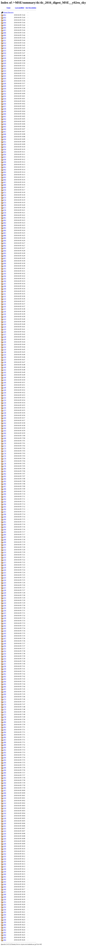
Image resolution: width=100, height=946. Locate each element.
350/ (4, 899)
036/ (4, 103)
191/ (4, 496)
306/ (4, 788)
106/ (4, 281)
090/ (4, 240)
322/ (4, 828)
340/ (4, 874)
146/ (4, 382)
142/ (4, 372)
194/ (4, 504)
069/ (4, 187)
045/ (4, 126)
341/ (4, 876)
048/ (4, 134)
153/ (4, 400)
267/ (4, 689)
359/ (4, 922)
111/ (4, 294)
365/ (4, 937)
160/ (4, 418)
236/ (4, 610)
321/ (4, 826)
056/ (4, 154)
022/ (4, 68)
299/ (4, 770)
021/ (4, 65)
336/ (4, 864)
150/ (4, 392)
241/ (4, 623)
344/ (4, 884)
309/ (4, 795)
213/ (4, 552)
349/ (4, 897)
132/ (4, 347)
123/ (4, 324)
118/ (4, 311)
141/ (4, 370)
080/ (4, 215)
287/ (4, 740)
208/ (4, 539)
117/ (4, 309)
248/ (4, 641)
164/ (4, 428)
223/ (4, 577)
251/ (4, 648)
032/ (4, 93)
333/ (4, 856)
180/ (4, 468)
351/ (4, 902)
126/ (4, 332)
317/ (4, 816)
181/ (4, 471)
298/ (4, 767)
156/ (4, 408)
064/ (4, 174)
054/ (4, 149)
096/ (4, 256)
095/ (4, 253)
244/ (4, 631)
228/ (4, 590)
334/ (4, 859)
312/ (4, 803)
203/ (4, 527)
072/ (4, 195)
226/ (4, 585)
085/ (4, 228)
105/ (4, 278)
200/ (4, 519)
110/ (4, 291)
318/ (4, 818)
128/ (4, 337)
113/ (4, 299)
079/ (4, 212)
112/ (4, 296)
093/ (4, 248)
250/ (4, 646)
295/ (4, 760)
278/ (4, 717)
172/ (4, 448)
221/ (4, 572)
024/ (4, 73)
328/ (4, 843)
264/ (4, 681)
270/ (4, 696)
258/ (4, 666)
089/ (4, 238)
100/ (4, 266)
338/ (4, 869)
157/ (4, 410)
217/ (4, 562)
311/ (4, 800)
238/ (4, 615)
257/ (4, 664)
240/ (4, 620)
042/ (4, 119)
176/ (4, 458)
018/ (4, 58)
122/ (4, 321)
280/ (4, 722)
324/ (4, 833)
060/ (4, 164)
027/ (4, 81)
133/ (4, 349)
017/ (4, 55)
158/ (4, 413)
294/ (4, 757)
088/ (4, 235)
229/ (4, 593)
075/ (4, 202)
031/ (4, 91)
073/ (4, 197)
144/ (4, 377)
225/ (4, 582)
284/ (4, 732)
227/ (4, 587)
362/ (4, 930)
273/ (4, 704)
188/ (4, 489)
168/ (4, 438)
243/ (4, 628)
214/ (4, 555)
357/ (4, 917)
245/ (4, 633)
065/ (4, 177)
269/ (4, 694)
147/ (4, 385)
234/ (4, 605)
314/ (4, 808)
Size (26, 8)
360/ (4, 925)
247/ (4, 638)
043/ (4, 121)
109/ (4, 288)
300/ (4, 772)
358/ (4, 919)
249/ (4, 643)
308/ (4, 793)
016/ (4, 53)
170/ (4, 443)
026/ (4, 78)
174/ (4, 453)
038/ (4, 109)
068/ (4, 185)
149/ (4, 390)
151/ (4, 395)
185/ (4, 481)
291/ (4, 750)
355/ (4, 912)
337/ (4, 866)
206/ (4, 534)
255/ (4, 658)
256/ (4, 661)
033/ (4, 96)
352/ (4, 904)
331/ (4, 851)
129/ (4, 339)
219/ (4, 567)
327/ (4, 841)
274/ (4, 707)
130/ (4, 342)
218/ (4, 565)
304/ (4, 783)
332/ (4, 854)
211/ (4, 547)
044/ (4, 124)
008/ (4, 33)
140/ (4, 367)
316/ (4, 813)
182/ (4, 473)
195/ (4, 506)
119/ (4, 314)
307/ (4, 790)
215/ (4, 557)
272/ (4, 702)
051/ (4, 141)
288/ (4, 742)
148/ (4, 387)
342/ (4, 879)
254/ (4, 656)
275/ (4, 709)
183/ (4, 476)
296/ (4, 762)
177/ (4, 461)
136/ (4, 357)
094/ (4, 250)
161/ (4, 420)
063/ (4, 172)
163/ (4, 425)
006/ (4, 27)
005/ (4, 25)
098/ (4, 261)
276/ (4, 712)
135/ (4, 354)
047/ (4, 131)
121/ (4, 319)
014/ (4, 48)
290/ (4, 747)
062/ (4, 169)
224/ (4, 580)
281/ (4, 724)
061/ (4, 167)
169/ (4, 441)
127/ (4, 334)
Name (8, 8)
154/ (4, 403)
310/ (4, 798)
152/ (4, 397)
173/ (4, 451)
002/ (4, 17)
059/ (4, 162)
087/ (4, 233)
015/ (4, 50)
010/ (4, 38)
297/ (4, 765)
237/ (4, 613)
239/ (4, 618)
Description (32, 8)
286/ (4, 737)
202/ (4, 524)
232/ (4, 600)
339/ (4, 871)
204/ (4, 529)
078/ (4, 210)
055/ (4, 152)
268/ (4, 691)
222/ (4, 575)
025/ (4, 76)
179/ (4, 466)
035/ (4, 101)
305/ (4, 785)
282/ (4, 727)
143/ (4, 375)
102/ (4, 271)
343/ (4, 881)
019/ (4, 60)
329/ (4, 846)
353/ (4, 907)
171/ (4, 446)
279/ (4, 719)
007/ (4, 30)
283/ (4, 729)
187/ (4, 486)
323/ (4, 831)
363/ (4, 932)
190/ (4, 494)
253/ (4, 653)
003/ (4, 20)
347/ (4, 892)
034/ (4, 98)
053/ (4, 147)
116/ (4, 306)
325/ (4, 836)
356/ (4, 914)
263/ (4, 679)
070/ (4, 190)
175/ (4, 456)
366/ (4, 940)
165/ (4, 430)
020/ (4, 63)
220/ (4, 570)
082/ (4, 220)
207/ (4, 537)
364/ (4, 935)
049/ (4, 136)
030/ (4, 88)
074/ (4, 200)
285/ (4, 734)
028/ (4, 83)
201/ (4, 522)
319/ (4, 821)
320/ (4, 823)
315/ (4, 810)
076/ (4, 205)
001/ (4, 15)
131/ (4, 344)
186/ (4, 484)
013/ (4, 45)
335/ (4, 861)
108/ (4, 286)
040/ (4, 114)
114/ (4, 301)
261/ (4, 674)
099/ (4, 263)
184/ (4, 479)
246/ (4, 636)
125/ (4, 329)
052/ (4, 144)
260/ (4, 671)
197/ (4, 511)
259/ (4, 669)
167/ (4, 435)
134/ (4, 352)
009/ (4, 35)
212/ (4, 549)
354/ (4, 909)
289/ (4, 745)
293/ (4, 755)
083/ (4, 223)
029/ (4, 86)
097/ (4, 258)
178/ (4, 463)
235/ (4, 608)
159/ (4, 415)
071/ (4, 192)
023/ (4, 71)
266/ (4, 686)
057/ (4, 157)
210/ (4, 544)
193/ (4, 501)
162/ (4, 423)
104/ (4, 276)
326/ (4, 838)
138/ (4, 362)
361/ (4, 927)
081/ (4, 218)
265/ (4, 684)
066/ (4, 180)
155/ (4, 405)
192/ (4, 499)
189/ (4, 491)
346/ (4, 889)
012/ (4, 43)
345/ (4, 887)
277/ (4, 714)
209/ (4, 542)
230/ (4, 595)
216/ (4, 560)
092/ (4, 245)
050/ (4, 139)
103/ (4, 273)
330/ (4, 849)
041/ (4, 116)
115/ (4, 304)
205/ (4, 532)
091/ (4, 243)
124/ (4, 326)
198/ (4, 514)
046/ (4, 129)
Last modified (19, 8)
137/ (4, 359)
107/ (4, 283)
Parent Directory (8, 12)
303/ (4, 780)
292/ (4, 752)
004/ (4, 22)
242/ (4, 626)
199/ (4, 517)
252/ (4, 651)
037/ (4, 106)
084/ (4, 225)
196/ (4, 509)
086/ (4, 230)
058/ (4, 159)
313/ (4, 805)
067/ (4, 182)
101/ (4, 268)
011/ (4, 40)
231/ (4, 598)
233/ (4, 603)
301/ (4, 775)
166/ (4, 433)
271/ (4, 699)
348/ (4, 894)
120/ (4, 316)
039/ (4, 111)
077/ (4, 207)
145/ (4, 380)
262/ (4, 676)
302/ (4, 778)
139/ (4, 364)
